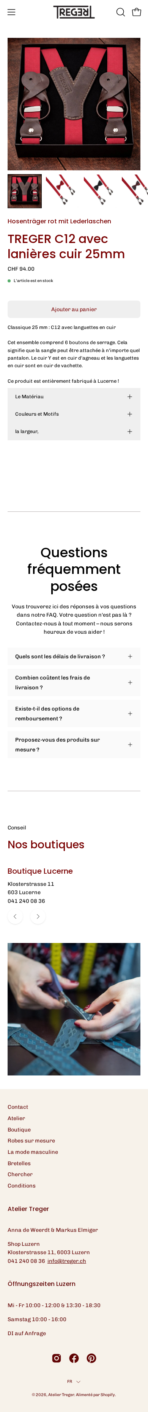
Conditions (22, 1185)
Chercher (20, 1174)
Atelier (16, 1118)
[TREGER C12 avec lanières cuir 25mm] (25, 191)
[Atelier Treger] (74, 12)
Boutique (19, 1129)
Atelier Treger (61, 1394)
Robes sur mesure (31, 1140)
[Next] (38, 916)
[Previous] (15, 916)
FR (69, 1381)
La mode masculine (33, 1152)
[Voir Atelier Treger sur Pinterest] (91, 1358)
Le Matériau (29, 396)
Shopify (108, 1394)
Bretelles (19, 1163)
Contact (18, 1106)
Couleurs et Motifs (37, 414)
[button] (120, 12)
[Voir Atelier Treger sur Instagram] (56, 1358)
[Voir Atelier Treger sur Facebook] (74, 1358)
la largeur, (26, 431)
